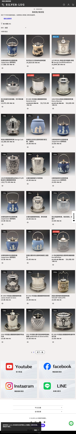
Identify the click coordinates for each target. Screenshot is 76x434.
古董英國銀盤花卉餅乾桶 (34, 178)
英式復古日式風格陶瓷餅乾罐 (36, 60)
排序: (2, 28)
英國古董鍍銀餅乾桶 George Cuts (12, 139)
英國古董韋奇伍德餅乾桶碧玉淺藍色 (37, 256)
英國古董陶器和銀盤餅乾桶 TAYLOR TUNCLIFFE (60, 297)
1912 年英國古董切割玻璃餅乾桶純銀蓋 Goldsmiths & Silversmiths (37, 335)
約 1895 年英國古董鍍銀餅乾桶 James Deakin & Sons (11, 297)
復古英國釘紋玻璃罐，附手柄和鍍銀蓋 (12, 100)
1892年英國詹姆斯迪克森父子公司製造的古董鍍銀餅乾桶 (12, 179)
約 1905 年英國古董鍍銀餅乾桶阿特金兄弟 (63, 335)
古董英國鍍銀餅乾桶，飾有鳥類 (36, 217)
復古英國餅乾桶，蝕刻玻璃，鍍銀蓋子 (63, 218)
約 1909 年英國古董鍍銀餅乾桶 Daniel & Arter (36, 100)
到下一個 (40, 352)
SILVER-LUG (15, 4)
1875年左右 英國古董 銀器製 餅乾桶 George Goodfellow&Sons (63, 61)
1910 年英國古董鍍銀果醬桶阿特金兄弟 (12, 335)
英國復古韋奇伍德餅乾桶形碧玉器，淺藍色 (36, 140)
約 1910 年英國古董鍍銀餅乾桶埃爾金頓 (38, 297)
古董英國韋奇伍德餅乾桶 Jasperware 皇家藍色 (9, 61)
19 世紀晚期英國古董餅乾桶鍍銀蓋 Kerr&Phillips (63, 256)
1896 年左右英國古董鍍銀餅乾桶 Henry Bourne (62, 100)
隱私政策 (29, 430)
